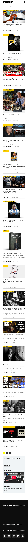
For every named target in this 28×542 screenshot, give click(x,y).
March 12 (13, 197)
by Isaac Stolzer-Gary (7, 30)
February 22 (11, 422)
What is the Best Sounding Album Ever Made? (13, 415)
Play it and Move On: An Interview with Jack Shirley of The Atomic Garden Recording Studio (14, 310)
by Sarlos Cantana (6, 197)
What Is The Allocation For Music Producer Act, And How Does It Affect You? (13, 281)
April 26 (10, 317)
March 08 (10, 396)
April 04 (10, 372)
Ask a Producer (7, 321)
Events (5, 265)
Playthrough (12, 176)
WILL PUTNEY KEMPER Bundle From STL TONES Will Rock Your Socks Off (13, 254)
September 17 (15, 120)
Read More (7, 524)
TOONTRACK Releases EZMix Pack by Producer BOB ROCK (13, 221)
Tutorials (11, 10)
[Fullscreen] (22, 482)
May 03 (12, 287)
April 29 (14, 146)
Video (15, 10)
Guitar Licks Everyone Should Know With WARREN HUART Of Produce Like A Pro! (14, 79)
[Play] (6, 482)
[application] (14, 477)
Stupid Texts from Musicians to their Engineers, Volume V (13, 441)
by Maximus (5, 317)
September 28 (11, 446)
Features (6, 10)
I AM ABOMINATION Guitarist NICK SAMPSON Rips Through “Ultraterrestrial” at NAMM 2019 (12, 191)
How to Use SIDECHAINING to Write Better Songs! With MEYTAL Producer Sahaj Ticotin (13, 140)
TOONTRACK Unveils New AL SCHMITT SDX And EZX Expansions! (13, 115)
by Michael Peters (6, 287)
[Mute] (20, 482)
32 (16, 422)
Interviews (11, 291)
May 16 (14, 261)
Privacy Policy (19, 524)
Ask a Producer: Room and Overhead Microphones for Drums (13, 335)
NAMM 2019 (6, 176)
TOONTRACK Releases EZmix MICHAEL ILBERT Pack (13, 54)
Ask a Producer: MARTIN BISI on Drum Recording (13, 363)
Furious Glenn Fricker (9, 426)
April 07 (10, 342)
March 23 (14, 30)
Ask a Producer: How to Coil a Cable (12, 390)
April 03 (14, 172)
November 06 (15, 226)
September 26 (15, 85)
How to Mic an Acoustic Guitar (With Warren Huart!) (13, 25)
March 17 (14, 59)
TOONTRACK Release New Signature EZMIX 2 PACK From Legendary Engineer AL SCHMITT (14, 166)
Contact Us (13, 524)
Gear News (6, 34)
